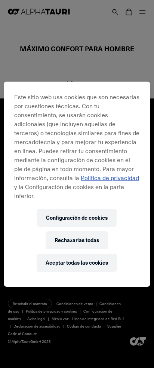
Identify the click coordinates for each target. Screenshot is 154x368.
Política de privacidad (110, 177)
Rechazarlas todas (77, 240)
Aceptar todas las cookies (77, 263)
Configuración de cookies (77, 218)
